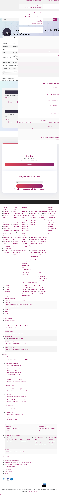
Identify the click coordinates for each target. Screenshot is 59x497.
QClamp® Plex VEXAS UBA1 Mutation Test (16, 243)
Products (24, 207)
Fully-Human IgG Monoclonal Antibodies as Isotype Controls (32, 17)
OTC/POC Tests (50, 126)
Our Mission (6, 209)
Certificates (6, 219)
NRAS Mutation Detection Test (25, 231)
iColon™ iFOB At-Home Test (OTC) (28, 128)
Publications (6, 226)
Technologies (7, 246)
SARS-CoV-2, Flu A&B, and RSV (25, 122)
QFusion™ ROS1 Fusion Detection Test (34, 252)
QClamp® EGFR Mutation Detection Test (34, 258)
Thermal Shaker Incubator (43, 292)
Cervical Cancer (42, 239)
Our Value (5, 211)
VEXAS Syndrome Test (10, 342)
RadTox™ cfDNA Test (16, 219)
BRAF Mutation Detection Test (25, 223)
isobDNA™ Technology (6, 251)
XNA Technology (7, 248)
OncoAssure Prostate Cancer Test (25, 265)
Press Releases (38, 28)
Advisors (5, 217)
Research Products (50, 208)
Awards (5, 220)
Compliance (6, 213)
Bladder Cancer (16, 230)
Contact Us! (29, 164)
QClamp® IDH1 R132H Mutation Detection (34, 222)
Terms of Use (35, 491)
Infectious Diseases (26, 269)
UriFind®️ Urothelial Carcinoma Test (16, 233)
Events (40, 30)
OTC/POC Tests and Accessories (29, 282)
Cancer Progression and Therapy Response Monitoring (17, 326)
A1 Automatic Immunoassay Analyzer (34, 291)
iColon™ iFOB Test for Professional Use (45, 128)
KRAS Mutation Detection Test (25, 216)
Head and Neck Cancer (42, 242)
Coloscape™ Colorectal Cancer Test (17, 226)
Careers (5, 243)
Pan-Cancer (42, 250)
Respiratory (43, 120)
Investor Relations (7, 469)
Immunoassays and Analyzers (34, 284)
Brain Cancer (34, 211)
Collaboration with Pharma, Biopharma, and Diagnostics (7, 233)
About (5, 207)
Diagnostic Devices (42, 284)
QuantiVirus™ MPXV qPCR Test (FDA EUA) (43, 278)
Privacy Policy (6, 241)
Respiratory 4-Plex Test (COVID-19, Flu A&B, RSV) (17, 252)
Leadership (5, 215)
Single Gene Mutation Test (25, 212)
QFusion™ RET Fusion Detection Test (34, 246)
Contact (5, 245)
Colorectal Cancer (17, 222)
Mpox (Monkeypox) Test (42, 272)
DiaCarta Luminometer (42, 288)
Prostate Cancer (26, 261)
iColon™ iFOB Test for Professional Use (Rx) (26, 248)
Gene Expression (38, 12)
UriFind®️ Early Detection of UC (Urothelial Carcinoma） (42, 216)
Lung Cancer (34, 237)
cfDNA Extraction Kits (37, 23)
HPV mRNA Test (43, 237)
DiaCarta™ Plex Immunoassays (35, 14)
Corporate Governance (6, 223)
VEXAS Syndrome (38, 5)
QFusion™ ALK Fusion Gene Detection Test (34, 241)
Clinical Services (15, 208)
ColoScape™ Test (25, 241)
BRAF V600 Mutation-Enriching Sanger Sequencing (33, 20)
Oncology (24, 209)
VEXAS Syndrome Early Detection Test (33, 7)
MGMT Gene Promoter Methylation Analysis (33, 216)
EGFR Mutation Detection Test (25, 234)
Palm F (32, 287)
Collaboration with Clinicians (7, 238)
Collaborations (6, 228)
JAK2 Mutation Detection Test (25, 219)
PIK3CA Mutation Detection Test (25, 227)
